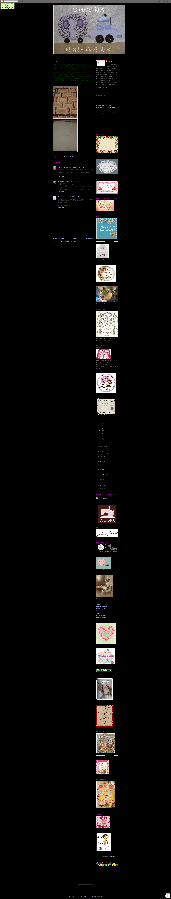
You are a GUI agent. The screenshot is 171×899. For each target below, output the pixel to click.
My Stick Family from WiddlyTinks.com (85, 897)
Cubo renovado (104, 474)
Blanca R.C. (61, 167)
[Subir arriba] (168, 896)
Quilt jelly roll (100, 613)
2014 (100, 433)
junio (101, 461)
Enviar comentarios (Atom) (68, 241)
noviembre (103, 449)
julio (101, 459)
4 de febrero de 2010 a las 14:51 (74, 167)
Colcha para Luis (101, 608)
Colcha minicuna (101, 611)
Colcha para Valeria (101, 604)
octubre (102, 451)
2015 (100, 431)
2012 (100, 439)
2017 (100, 426)
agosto (102, 456)
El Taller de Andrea (100, 95)
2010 (100, 444)
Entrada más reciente (59, 238)
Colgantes (102, 479)
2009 (100, 488)
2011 (100, 441)
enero (102, 485)
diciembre (103, 446)
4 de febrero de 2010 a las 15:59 (71, 181)
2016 (100, 428)
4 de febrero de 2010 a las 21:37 (72, 197)
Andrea (110, 61)
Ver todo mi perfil (102, 87)
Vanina (60, 181)
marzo (102, 469)
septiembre (103, 454)
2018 (100, 423)
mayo (102, 464)
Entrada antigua (88, 238)
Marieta (60, 197)
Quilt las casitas (101, 617)
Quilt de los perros (101, 606)
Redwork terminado (105, 477)
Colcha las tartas (101, 615)
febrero (102, 472)
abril (101, 467)
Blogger (113, 856)
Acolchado (103, 482)
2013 (100, 436)
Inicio (74, 238)
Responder (61, 176)
